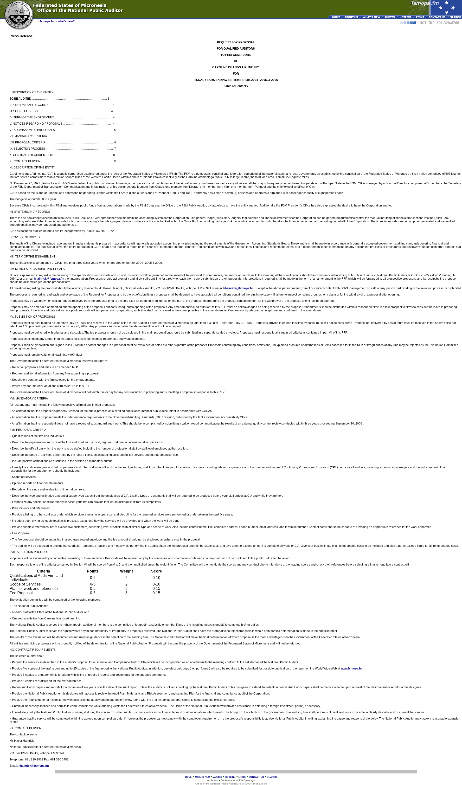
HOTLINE (230, 777)
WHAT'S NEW (202, 777)
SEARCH (272, 777)
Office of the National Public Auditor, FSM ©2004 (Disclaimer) (231, 783)
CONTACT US (256, 777)
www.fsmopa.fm (352, 668)
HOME (188, 777)
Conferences (228, 780)
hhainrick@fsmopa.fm (49, 278)
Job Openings (246, 780)
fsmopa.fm (47, 21)
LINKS (242, 777)
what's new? (66, 21)
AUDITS (217, 777)
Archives (212, 780)
